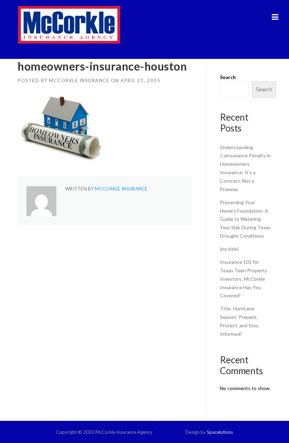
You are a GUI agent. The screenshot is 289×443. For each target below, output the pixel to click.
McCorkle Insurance (79, 80)
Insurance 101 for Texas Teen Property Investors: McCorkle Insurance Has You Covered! (243, 278)
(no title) (229, 249)
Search (228, 77)
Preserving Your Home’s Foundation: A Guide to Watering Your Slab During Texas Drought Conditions (245, 219)
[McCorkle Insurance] (69, 25)
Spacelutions (220, 432)
